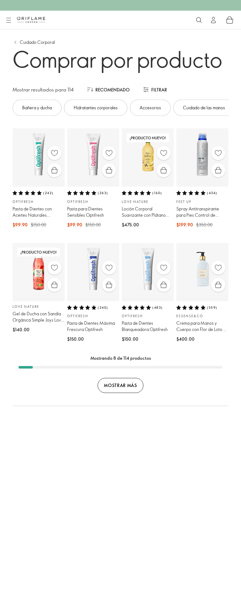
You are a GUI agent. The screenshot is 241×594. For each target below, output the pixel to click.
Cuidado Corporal (37, 42)
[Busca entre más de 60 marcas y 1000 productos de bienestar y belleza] (199, 20)
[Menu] (8, 20)
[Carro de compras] (229, 20)
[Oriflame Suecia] (31, 19)
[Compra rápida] (54, 170)
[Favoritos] (54, 153)
